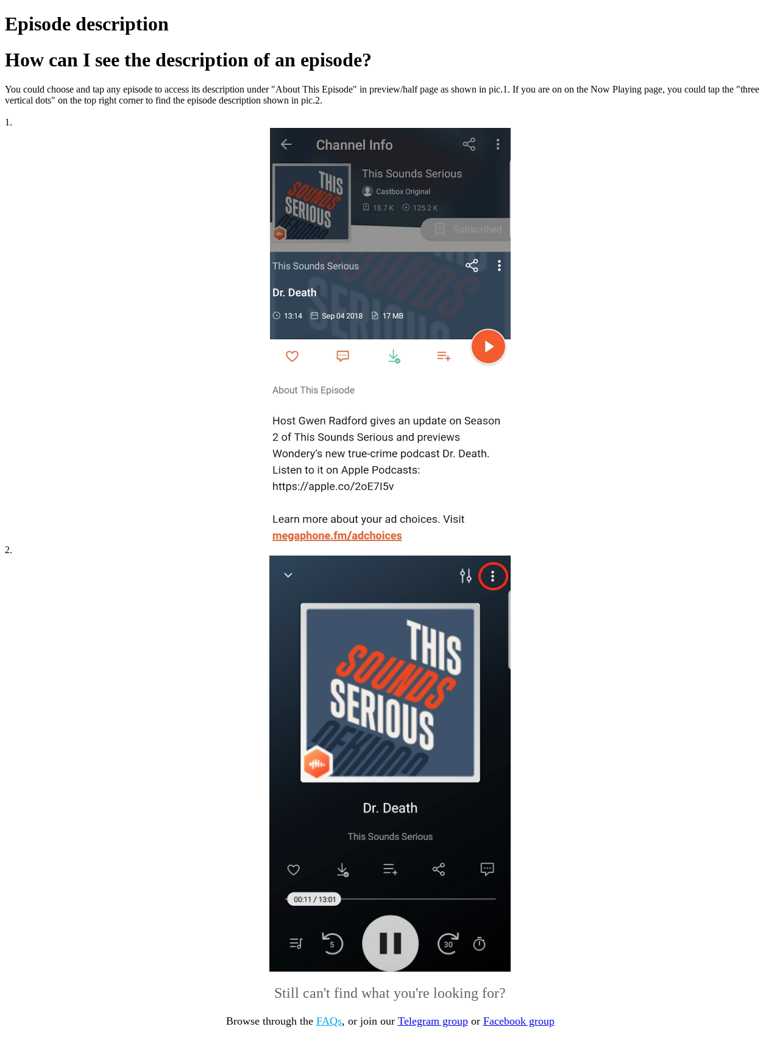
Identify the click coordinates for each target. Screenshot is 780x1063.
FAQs (329, 1021)
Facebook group (519, 1021)
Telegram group (433, 1021)
